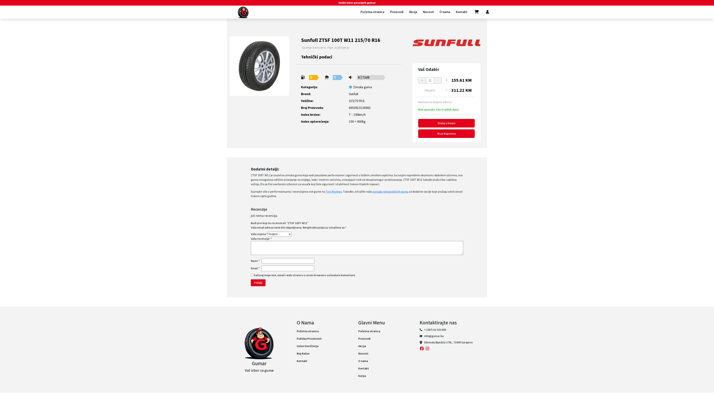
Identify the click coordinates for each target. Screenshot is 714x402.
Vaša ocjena (259, 234)
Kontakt (461, 12)
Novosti (428, 12)
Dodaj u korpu (446, 123)
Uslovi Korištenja (308, 346)
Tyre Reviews (333, 192)
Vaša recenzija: (261, 239)
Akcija (413, 12)
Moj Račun (303, 354)
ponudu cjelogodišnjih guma (390, 192)
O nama (445, 12)
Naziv (255, 261)
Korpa (362, 376)
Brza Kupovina (446, 134)
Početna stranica (372, 12)
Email (255, 268)
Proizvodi (396, 12)
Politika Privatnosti (309, 339)
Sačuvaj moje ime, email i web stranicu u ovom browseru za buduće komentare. (305, 275)
